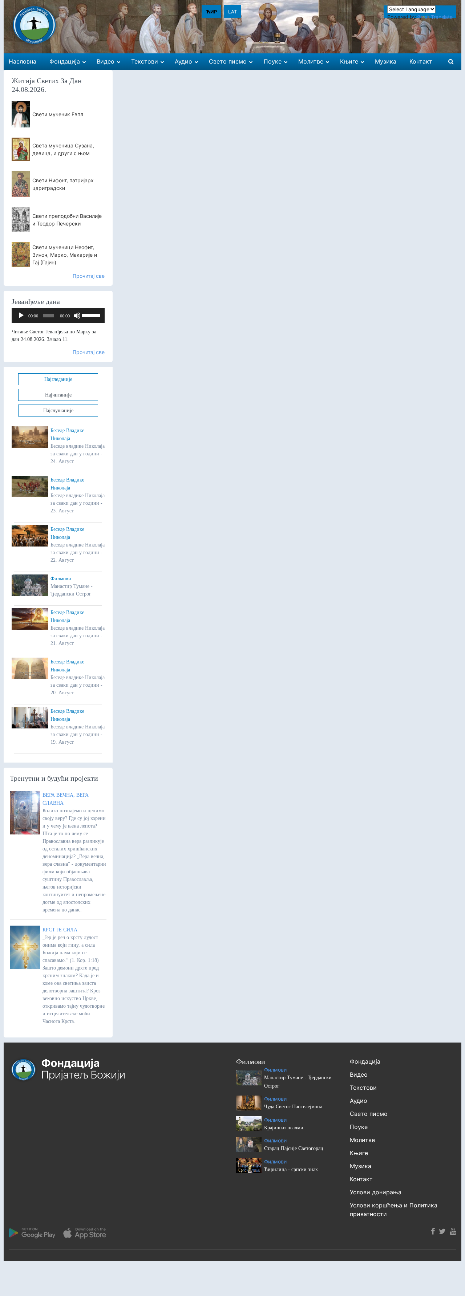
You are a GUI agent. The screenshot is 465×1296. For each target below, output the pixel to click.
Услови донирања (375, 1192)
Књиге (359, 1153)
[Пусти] (21, 315)
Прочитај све (89, 276)
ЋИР (211, 12)
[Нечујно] (77, 315)
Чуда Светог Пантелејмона (293, 1106)
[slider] (91, 314)
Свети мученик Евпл (57, 114)
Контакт (361, 1179)
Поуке (359, 1126)
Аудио (358, 1100)
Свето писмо (369, 1113)
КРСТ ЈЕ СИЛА (60, 930)
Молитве (362, 1139)
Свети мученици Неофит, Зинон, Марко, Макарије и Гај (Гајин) (64, 254)
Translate (442, 17)
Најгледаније (58, 379)
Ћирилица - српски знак (291, 1169)
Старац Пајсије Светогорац (293, 1148)
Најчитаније (58, 395)
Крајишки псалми (283, 1127)
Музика (360, 1166)
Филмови (60, 578)
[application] (58, 315)
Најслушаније (58, 410)
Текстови (363, 1087)
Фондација (365, 1061)
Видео (359, 1074)
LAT (232, 12)
